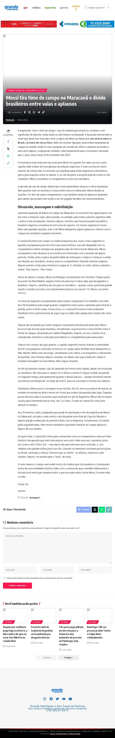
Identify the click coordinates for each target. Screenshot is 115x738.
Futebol (9, 622)
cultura (76, 7)
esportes (50, 8)
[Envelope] (70, 699)
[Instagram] (45, 699)
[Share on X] (29, 112)
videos (36, 8)
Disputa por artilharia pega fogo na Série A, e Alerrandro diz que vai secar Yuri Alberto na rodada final (15, 634)
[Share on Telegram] (39, 112)
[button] (68, 657)
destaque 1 (35, 497)
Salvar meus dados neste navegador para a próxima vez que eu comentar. (40, 578)
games (64, 8)
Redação (10, 119)
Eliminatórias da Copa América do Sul (26, 90)
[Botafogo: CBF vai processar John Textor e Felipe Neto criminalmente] (99, 615)
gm (26, 8)
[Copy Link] (43, 112)
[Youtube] (64, 699)
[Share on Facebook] (25, 112)
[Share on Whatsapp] (34, 112)
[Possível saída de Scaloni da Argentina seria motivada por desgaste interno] (43, 615)
